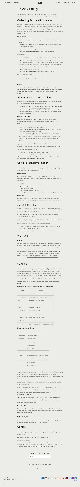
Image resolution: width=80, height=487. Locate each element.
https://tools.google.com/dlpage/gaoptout (31, 131)
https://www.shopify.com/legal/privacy (41, 108)
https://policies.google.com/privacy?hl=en (31, 129)
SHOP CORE (8, 2)
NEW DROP (17, 2)
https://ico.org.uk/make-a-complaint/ (47, 446)
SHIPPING (30, 464)
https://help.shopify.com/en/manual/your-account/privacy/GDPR (42, 256)
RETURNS (35, 464)
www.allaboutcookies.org (25, 394)
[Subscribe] (49, 456)
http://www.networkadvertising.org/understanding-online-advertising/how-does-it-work (39, 146)
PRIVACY (40, 464)
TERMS (45, 464)
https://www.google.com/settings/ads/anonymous (37, 154)
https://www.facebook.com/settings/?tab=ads (37, 152)
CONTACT (49, 464)
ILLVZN (7, 484)
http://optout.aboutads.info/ (37, 158)
